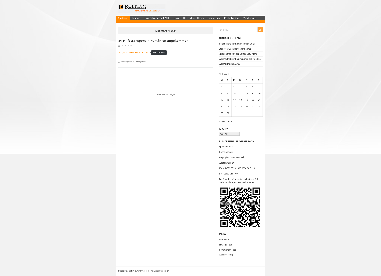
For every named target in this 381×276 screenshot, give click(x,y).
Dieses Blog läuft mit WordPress (131, 271)
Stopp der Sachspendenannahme (235, 48)
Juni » (229, 121)
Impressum (214, 18)
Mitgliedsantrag (231, 18)
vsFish (166, 271)
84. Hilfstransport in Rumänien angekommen (153, 41)
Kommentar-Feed (227, 249)
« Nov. (222, 121)
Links (176, 18)
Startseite (123, 18)
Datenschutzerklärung (193, 18)
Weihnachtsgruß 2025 (229, 63)
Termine (136, 18)
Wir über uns (249, 18)
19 (247, 99)
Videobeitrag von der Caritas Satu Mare (238, 53)
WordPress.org (226, 254)
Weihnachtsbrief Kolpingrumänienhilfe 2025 (240, 58)
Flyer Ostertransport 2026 (157, 18)
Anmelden (224, 239)
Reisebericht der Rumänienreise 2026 (237, 43)
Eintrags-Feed (225, 244)
